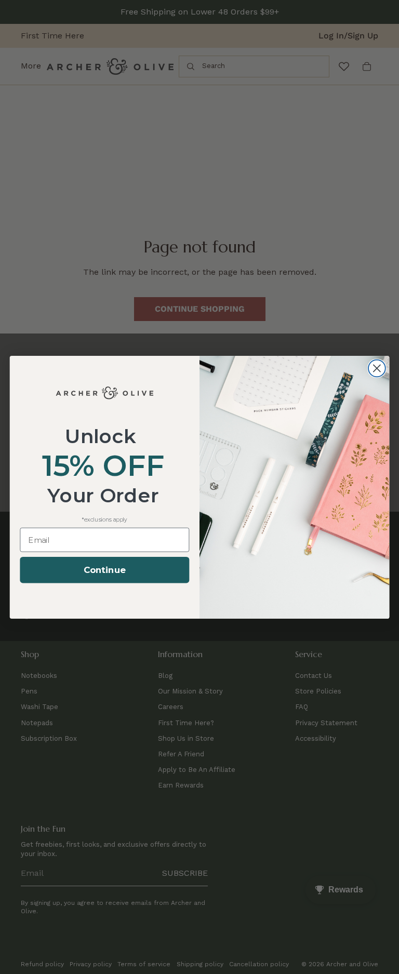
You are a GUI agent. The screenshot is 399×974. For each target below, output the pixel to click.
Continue (105, 570)
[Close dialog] (376, 368)
